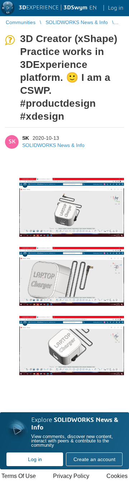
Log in (35, 459)
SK (25, 138)
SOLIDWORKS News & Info (53, 145)
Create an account (94, 459)
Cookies (117, 476)
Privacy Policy (71, 476)
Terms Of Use (18, 476)
